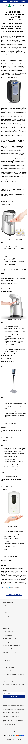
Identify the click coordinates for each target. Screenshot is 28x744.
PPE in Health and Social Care (9, 664)
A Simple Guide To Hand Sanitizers (10, 677)
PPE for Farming (6, 660)
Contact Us (5, 609)
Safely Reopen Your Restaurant (9, 648)
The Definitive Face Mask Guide (9, 638)
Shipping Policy (6, 619)
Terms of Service (6, 622)
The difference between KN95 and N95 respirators (13, 674)
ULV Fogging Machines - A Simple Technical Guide (13, 684)
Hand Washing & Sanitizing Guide (10, 642)
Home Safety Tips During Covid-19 (10, 652)
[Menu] (25, 5)
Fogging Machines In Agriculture (9, 681)
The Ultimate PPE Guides (8, 631)
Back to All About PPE (15, 594)
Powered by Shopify (17, 739)
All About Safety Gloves (8, 670)
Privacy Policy (6, 612)
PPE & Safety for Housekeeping (9, 667)
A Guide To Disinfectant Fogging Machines (12, 645)
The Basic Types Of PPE (8, 635)
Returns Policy (6, 616)
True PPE (12, 739)
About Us (5, 605)
